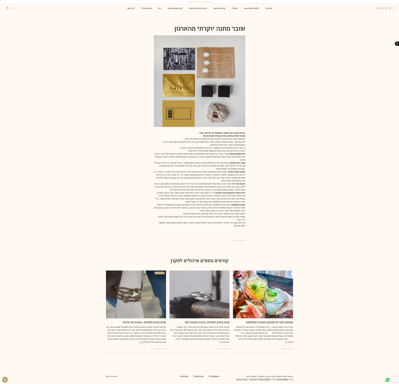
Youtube (184, 376)
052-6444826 (282, 379)
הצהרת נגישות (242, 379)
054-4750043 (264, 379)
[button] (397, 44)
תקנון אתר (253, 379)
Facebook (198, 376)
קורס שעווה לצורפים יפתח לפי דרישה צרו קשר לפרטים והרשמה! (199, 2)
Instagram (214, 376)
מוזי (107, 376)
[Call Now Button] (5, 379)
